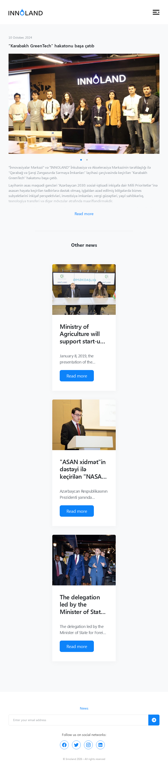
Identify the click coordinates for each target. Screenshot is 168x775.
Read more (84, 213)
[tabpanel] (84, 104)
